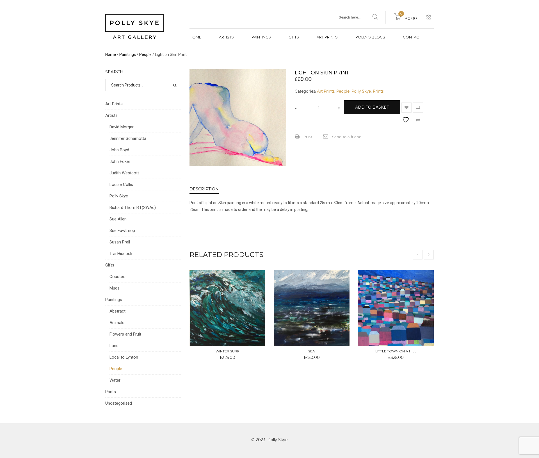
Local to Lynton (123, 357)
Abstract (117, 311)
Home (195, 37)
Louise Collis (121, 184)
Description (204, 189)
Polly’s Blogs (370, 37)
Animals (116, 322)
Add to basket (372, 107)
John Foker (119, 161)
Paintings (261, 37)
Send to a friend (346, 137)
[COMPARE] (418, 107)
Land (113, 345)
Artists (226, 37)
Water (114, 380)
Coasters (118, 276)
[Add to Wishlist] (406, 107)
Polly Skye (361, 91)
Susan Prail (119, 242)
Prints (378, 91)
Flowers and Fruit (125, 334)
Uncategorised (118, 403)
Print (307, 137)
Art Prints (327, 37)
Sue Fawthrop (122, 230)
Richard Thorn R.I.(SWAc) (132, 207)
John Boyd (119, 149)
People (145, 54)
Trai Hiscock (120, 253)
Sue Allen (118, 219)
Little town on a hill (395, 351)
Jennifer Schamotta (127, 138)
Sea (311, 351)
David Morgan (121, 126)
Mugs (114, 288)
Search (174, 85)
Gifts (294, 37)
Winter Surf (227, 351)
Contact (412, 37)
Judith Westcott (124, 173)
